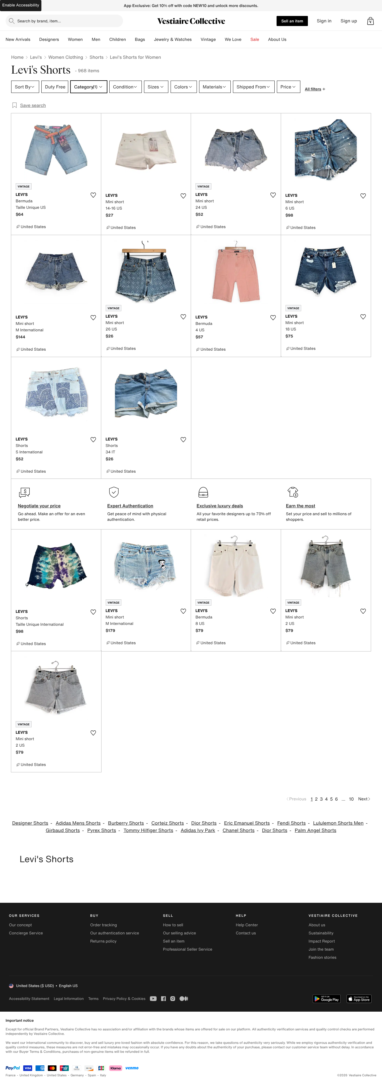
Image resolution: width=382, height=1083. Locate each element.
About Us (277, 39)
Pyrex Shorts (101, 830)
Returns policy (103, 941)
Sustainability (321, 933)
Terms (93, 998)
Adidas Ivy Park (198, 830)
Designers (49, 39)
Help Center (247, 925)
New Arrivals (18, 39)
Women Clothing (65, 57)
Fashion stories (322, 957)
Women (75, 39)
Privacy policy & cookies (124, 998)
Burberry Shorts (126, 823)
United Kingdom (31, 1075)
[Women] (87, 39)
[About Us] (291, 39)
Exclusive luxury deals (220, 505)
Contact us (246, 933)
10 (351, 799)
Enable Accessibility (20, 5)
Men (96, 39)
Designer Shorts (30, 823)
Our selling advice (179, 933)
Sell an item (292, 21)
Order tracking (103, 925)
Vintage (208, 39)
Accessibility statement (29, 998)
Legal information (69, 998)
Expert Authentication (130, 505)
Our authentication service (114, 933)
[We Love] (246, 39)
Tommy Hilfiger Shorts (148, 830)
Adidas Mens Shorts (78, 823)
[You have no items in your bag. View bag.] (370, 21)
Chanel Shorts (238, 830)
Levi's (36, 57)
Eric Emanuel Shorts (247, 823)
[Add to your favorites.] (93, 195)
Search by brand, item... (39, 21)
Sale (255, 39)
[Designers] (63, 39)
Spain (92, 1075)
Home (17, 57)
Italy (103, 1075)
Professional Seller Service (187, 949)
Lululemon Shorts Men (338, 823)
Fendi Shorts (291, 823)
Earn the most (300, 505)
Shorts (96, 57)
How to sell (173, 925)
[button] (370, 21)
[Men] (105, 39)
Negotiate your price (39, 505)
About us (317, 925)
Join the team (321, 949)
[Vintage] (220, 39)
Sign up (349, 21)
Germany (77, 1075)
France (11, 1075)
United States (57, 1075)
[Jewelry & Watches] (196, 39)
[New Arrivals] (34, 39)
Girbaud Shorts (63, 830)
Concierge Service (26, 933)
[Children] (130, 39)
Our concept (20, 925)
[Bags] (149, 39)
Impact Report (322, 941)
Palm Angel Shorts (315, 830)
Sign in (324, 21)
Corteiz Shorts (167, 823)
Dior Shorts (203, 823)
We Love (233, 39)
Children (117, 39)
